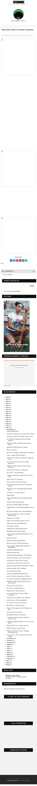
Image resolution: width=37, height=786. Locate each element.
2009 (7, 663)
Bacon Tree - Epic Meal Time (15, 472)
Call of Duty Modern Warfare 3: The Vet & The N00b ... (20, 622)
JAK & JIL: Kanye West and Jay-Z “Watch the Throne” (19, 485)
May (8, 650)
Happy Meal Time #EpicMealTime (16, 523)
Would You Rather (12, 538)
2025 (7, 399)
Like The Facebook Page (14, 571)
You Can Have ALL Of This (14, 612)
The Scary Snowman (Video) (15, 585)
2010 (7, 661)
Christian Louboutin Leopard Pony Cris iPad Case (19, 475)
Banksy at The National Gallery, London (18, 520)
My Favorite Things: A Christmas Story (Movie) (20, 452)
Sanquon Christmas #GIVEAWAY (16, 540)
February (10, 656)
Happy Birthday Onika (13, 552)
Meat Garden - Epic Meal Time (15, 605)
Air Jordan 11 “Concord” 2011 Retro (17, 603)
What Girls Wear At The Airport (16, 628)
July (8, 646)
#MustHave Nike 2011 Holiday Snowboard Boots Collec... (19, 582)
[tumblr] (27, 4)
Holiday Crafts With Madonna (15, 502)
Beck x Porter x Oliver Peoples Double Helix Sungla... (19, 635)
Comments (28, 35)
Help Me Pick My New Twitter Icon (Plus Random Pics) (18, 514)
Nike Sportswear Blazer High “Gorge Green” (20, 436)
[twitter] (10, 4)
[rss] (20, 4)
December (10, 429)
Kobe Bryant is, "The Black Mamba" (17, 600)
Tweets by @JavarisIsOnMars (12, 291)
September (10, 642)
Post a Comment (8, 274)
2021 (7, 407)
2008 (7, 665)
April (9, 652)
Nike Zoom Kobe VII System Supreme (17, 543)
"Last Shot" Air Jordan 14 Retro (16, 492)
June (8, 648)
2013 (7, 423)
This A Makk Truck (13, 27)
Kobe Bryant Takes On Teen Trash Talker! (19, 558)
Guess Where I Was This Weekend (17, 482)
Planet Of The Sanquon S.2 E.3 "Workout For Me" (19, 608)
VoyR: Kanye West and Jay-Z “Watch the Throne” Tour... (18, 618)
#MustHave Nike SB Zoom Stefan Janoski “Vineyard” (19, 466)
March (9, 654)
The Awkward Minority (5, 27)
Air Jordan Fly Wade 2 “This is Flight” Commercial (17, 594)
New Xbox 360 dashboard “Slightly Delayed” (19, 579)
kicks (21, 35)
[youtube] (25, 4)
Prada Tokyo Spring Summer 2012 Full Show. (19, 555)
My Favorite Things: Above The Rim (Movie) (19, 511)
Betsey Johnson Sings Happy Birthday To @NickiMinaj (18, 546)
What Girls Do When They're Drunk (17, 560)
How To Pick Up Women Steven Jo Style (18, 576)
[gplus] (15, 4)
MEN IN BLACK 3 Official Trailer (16, 531)
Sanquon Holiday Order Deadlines (16, 568)
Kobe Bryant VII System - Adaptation (17, 470)
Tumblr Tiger (11, 495)
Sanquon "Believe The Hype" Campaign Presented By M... (18, 631)
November (10, 638)
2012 (7, 425)
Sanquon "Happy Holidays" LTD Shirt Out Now (20, 565)
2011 (7, 427)
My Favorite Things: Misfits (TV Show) (18, 504)
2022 (7, 405)
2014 (7, 421)
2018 (7, 413)
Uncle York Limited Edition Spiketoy (17, 573)
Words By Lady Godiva (13, 675)
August (9, 644)
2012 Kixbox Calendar (13, 526)
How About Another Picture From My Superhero (18, 462)
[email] (22, 4)
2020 (7, 409)
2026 (7, 397)
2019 (7, 411)
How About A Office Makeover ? (16, 588)
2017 (7, 415)
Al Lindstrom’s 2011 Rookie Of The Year (18, 563)
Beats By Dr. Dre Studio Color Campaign (18, 597)
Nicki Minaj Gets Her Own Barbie (16, 615)
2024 (7, 401)
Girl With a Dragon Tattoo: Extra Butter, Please (20, 434)
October (10, 640)
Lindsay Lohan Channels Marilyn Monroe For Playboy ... (20, 534)
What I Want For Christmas (15, 479)
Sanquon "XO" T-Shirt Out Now (16, 591)
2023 (7, 403)
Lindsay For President (13, 518)
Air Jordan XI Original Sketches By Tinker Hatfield (19, 439)
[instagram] (17, 4)
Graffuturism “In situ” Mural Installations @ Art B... (20, 508)
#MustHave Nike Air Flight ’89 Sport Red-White (19, 443)
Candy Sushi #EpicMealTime (15, 550)
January (9, 658)
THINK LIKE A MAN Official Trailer (17, 528)
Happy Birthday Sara (13, 431)
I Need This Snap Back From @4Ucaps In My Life (19, 498)
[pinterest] (27, 778)
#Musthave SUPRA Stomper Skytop (17, 447)
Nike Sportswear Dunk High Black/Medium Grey (19, 489)
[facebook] (12, 4)
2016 (7, 417)
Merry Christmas (12, 450)
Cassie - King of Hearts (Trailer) (16, 455)
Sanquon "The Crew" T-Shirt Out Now (18, 625)
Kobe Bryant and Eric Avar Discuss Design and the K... (20, 458)
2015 (7, 419)
